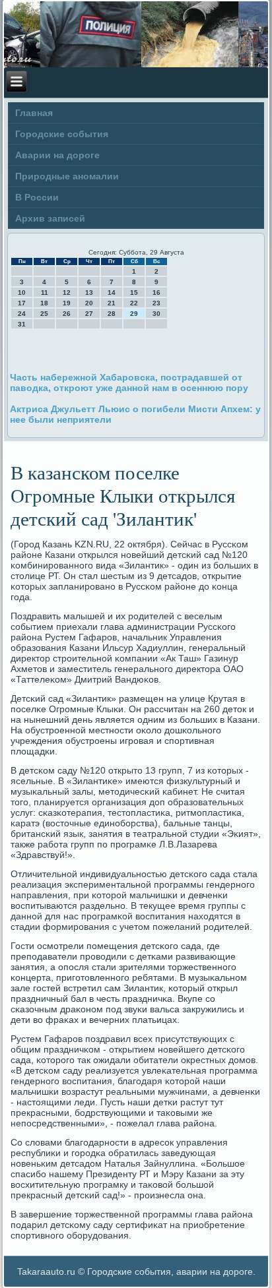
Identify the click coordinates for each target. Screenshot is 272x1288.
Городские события (61, 134)
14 (112, 292)
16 (156, 292)
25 (44, 313)
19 (67, 303)
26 (67, 313)
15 (134, 292)
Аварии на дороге (57, 155)
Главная (34, 112)
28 (112, 313)
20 (89, 303)
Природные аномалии (67, 176)
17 (22, 303)
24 (22, 313)
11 (44, 292)
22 (134, 303)
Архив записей (50, 218)
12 (67, 292)
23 (156, 303)
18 (44, 303)
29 (134, 313)
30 (156, 313)
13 (89, 292)
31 (22, 324)
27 (89, 313)
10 (22, 292)
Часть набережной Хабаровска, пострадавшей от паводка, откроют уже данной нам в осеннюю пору (129, 382)
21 (112, 303)
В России (37, 197)
